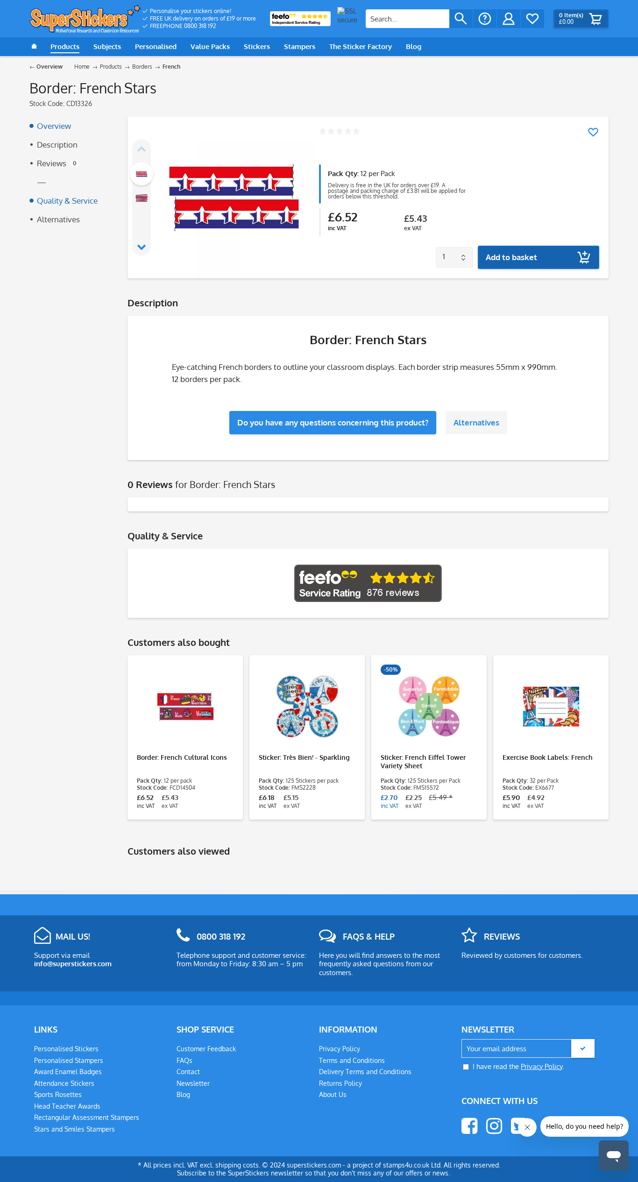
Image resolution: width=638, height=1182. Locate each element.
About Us (333, 1094)
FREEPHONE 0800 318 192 (183, 25)
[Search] (461, 18)
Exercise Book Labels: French (548, 757)
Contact (188, 1072)
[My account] (508, 18)
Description (57, 144)
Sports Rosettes (58, 1094)
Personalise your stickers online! (190, 10)
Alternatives (58, 219)
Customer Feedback (206, 1049)
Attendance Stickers (64, 1083)
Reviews (57, 163)
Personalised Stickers (66, 1049)
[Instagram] (494, 1126)
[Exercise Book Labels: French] (551, 707)
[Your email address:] (528, 1048)
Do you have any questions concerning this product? (332, 422)
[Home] (34, 46)
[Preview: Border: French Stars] (141, 173)
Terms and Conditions (352, 1060)
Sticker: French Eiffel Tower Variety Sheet (423, 761)
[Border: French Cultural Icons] (185, 707)
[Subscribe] (583, 1048)
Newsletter (193, 1083)
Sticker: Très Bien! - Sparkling (304, 757)
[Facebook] (469, 1126)
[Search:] (407, 18)
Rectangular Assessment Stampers (86, 1117)
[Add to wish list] (593, 132)
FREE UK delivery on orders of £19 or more (203, 18)
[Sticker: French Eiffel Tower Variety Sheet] (429, 707)
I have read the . (518, 1066)
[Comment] (339, 131)
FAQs (184, 1060)
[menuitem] (199, 11)
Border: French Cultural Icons (182, 757)
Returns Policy (340, 1083)
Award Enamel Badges (68, 1072)
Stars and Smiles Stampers (74, 1129)
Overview (54, 126)
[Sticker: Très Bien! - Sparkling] (307, 707)
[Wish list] (532, 18)
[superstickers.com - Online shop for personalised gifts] (85, 19)
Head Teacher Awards (67, 1106)
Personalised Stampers (68, 1060)
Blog (183, 1094)
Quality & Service (67, 200)
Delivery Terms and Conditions (365, 1072)
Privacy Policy (339, 1049)
